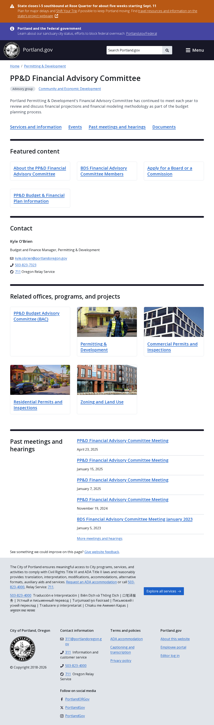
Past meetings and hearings (117, 127)
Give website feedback (101, 552)
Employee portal (173, 647)
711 (51, 587)
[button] (195, 50)
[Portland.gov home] (28, 50)
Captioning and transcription (122, 650)
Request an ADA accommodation (91, 582)
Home (14, 66)
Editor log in (170, 655)
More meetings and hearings (99, 538)
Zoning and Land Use (102, 402)
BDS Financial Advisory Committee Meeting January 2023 (134, 519)
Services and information (36, 127)
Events (75, 127)
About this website (175, 639)
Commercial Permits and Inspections (172, 347)
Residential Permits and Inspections (38, 404)
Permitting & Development (45, 66)
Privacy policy (120, 660)
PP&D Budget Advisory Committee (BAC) (37, 316)
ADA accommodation (126, 639)
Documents (164, 127)
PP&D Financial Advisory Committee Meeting (122, 440)
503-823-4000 (20, 595)
